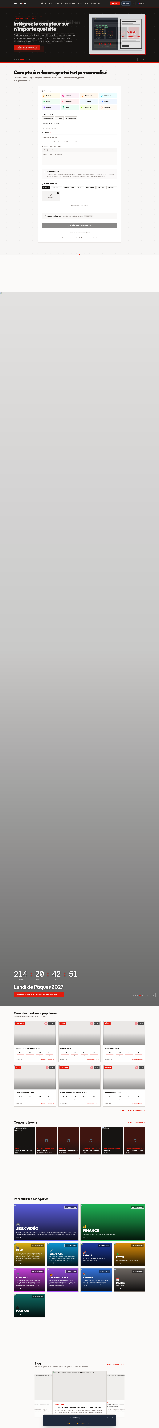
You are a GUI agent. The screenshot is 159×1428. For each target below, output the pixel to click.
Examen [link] (108, 1067)
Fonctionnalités (92, 3)
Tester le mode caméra (29, 49)
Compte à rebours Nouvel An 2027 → (36, 995)
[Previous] (148, 995)
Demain (59, 118)
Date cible (49, 114)
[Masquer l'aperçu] (112, 1417)
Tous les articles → (115, 1365)
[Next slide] (143, 59)
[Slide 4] (23, 59)
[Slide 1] (15, 59)
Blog (80, 3)
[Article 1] (76, 1427)
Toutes (46, 188)
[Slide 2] (18, 59)
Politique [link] (64, 1067)
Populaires (70, 3)
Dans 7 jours (71, 118)
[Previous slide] (139, 59)
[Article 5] (83, 1427)
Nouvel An (56, 188)
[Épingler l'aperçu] (108, 1417)
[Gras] (44, 150)
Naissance (90, 188)
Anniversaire (69, 188)
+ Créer (115, 3)
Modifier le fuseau (49, 128)
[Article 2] (78, 1427)
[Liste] (52, 150)
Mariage (101, 188)
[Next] (153, 995)
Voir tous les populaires (131, 1111)
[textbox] (79, 158)
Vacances (111, 188)
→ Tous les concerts (136, 1122)
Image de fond (50, 184)
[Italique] (47, 150)
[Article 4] (82, 1427)
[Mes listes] (134, 3)
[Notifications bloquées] (45, 1023)
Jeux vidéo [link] (20, 1023)
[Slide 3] (21, 59)
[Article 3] (80, 1427)
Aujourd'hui (48, 118)
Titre (47, 133)
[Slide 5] (141, 995)
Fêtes (80, 188)
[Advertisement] (142, 95)
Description (52, 147)
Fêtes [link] (63, 1023)
